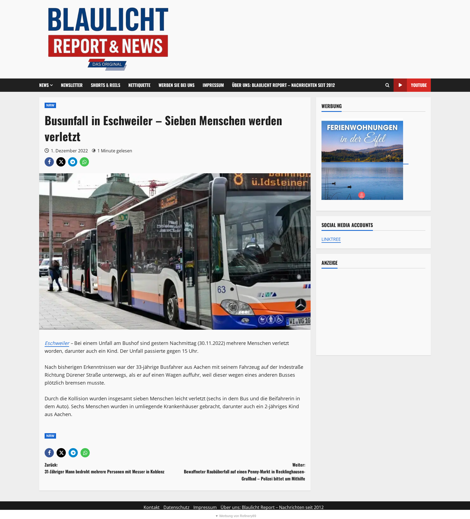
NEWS (44, 85)
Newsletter (72, 85)
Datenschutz (176, 507)
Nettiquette (139, 85)
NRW (50, 105)
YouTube (419, 85)
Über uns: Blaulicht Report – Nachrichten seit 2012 (283, 85)
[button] (387, 85)
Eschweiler (57, 343)
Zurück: (104, 468)
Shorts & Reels (105, 85)
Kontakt (152, 507)
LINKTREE (331, 239)
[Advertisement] (373, 312)
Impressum (213, 85)
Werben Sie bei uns (176, 85)
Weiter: (244, 471)
